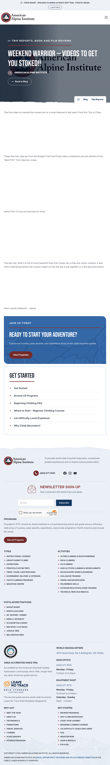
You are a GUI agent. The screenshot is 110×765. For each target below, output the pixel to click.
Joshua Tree (13, 631)
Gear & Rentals (68, 741)
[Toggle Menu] (106, 17)
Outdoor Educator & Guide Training (78, 588)
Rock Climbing (67, 560)
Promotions (13, 725)
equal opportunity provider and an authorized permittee (65, 758)
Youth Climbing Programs (20, 580)
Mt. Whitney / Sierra (17, 615)
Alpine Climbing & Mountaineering (77, 556)
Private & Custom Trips (18, 568)
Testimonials (13, 721)
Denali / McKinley (15, 619)
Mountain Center (15, 584)
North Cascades (15, 611)
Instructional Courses (18, 556)
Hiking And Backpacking (72, 580)
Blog (85, 99)
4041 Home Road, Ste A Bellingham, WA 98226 (80, 653)
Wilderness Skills (69, 584)
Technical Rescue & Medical (74, 592)
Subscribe (64, 503)
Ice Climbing (66, 564)
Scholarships (14, 737)
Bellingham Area (15, 635)
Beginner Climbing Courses (74, 725)
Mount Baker (13, 607)
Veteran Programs (16, 741)
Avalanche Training (70, 576)
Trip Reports (97, 99)
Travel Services (15, 729)
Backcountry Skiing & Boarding (76, 572)
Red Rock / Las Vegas (17, 627)
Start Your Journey (70, 721)
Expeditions (13, 564)
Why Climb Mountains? (71, 717)
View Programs (21, 355)
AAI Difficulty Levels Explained (76, 729)
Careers (11, 733)
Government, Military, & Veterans (23, 576)
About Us (11, 717)
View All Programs (15, 540)
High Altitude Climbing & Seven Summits (80, 568)
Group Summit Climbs (17, 560)
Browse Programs (69, 713)
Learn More (55, 7)
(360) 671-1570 (64, 685)
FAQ (62, 733)
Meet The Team (14, 713)
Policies (64, 745)
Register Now (67, 737)
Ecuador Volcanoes (17, 623)
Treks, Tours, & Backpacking (21, 572)
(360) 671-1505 (47, 473)
